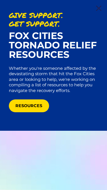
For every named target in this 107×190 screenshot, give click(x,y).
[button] (98, 8)
